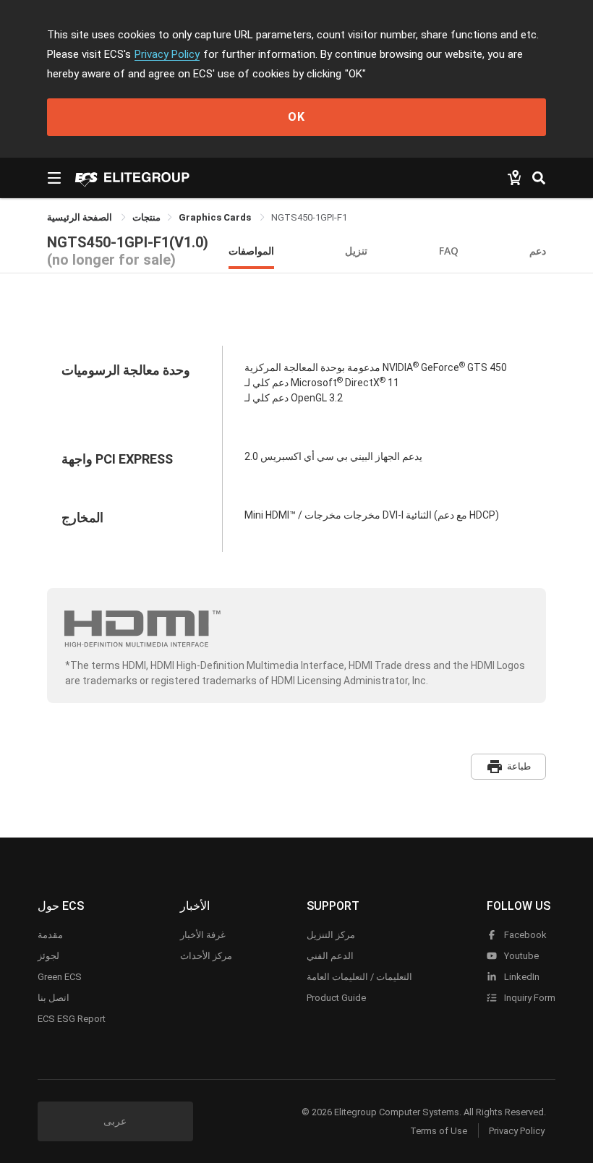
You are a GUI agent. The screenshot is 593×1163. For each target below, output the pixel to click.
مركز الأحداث (206, 955)
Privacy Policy (167, 54)
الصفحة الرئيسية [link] (80, 217)
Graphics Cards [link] (216, 217)
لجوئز (48, 955)
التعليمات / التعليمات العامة (359, 976)
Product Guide (336, 997)
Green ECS (60, 976)
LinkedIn (520, 976)
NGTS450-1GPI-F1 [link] (309, 217)
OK (296, 117)
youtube (520, 955)
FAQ (448, 250)
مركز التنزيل (331, 934)
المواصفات (251, 250)
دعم (537, 250)
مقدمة (50, 934)
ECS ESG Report (72, 1018)
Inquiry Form (528, 997)
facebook (524, 934)
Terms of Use (438, 1130)
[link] (146, 217)
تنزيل (356, 250)
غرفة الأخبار (203, 934)
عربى (115, 1121)
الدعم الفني (330, 955)
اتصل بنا (53, 997)
